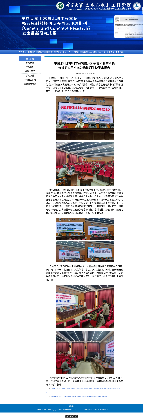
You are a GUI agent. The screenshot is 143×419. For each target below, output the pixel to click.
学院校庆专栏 (30, 84)
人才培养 (93, 52)
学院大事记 (30, 71)
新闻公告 (66, 52)
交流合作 (119, 52)
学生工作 (110, 52)
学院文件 (30, 76)
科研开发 (101, 52)
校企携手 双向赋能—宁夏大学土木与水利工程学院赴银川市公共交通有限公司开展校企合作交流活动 (79, 397)
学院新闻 (30, 63)
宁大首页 (22, 52)
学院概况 (40, 52)
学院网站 (31, 52)
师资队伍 (75, 52)
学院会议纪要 (30, 80)
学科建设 (84, 52)
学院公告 (30, 67)
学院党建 (57, 52)
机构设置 (49, 52)
